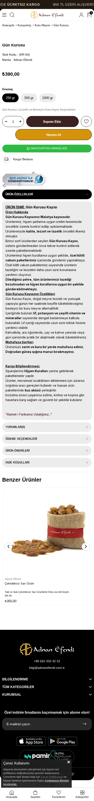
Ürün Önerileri (17, 450)
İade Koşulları (17, 462)
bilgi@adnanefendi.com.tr (47, 667)
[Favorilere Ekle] (86, 121)
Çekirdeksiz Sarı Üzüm (19, 583)
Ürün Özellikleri (19, 194)
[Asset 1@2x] (47, 649)
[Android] (62, 741)
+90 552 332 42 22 (47, 661)
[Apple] (31, 741)
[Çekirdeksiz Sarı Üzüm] (47, 532)
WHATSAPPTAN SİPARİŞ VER (48, 148)
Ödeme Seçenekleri (21, 438)
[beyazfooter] (47, 756)
